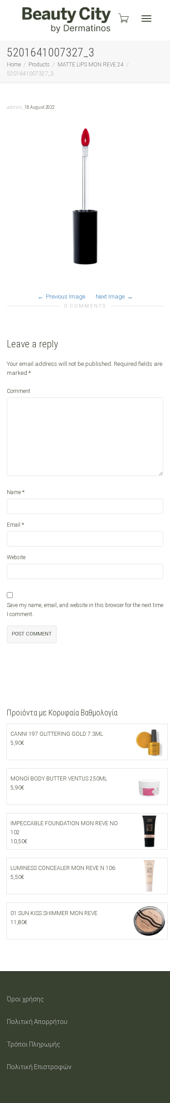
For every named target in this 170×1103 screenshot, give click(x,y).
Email (13, 525)
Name (14, 492)
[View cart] (122, 18)
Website (16, 557)
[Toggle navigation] (146, 18)
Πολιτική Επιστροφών (39, 1066)
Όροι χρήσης (25, 999)
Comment (18, 391)
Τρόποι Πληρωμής (33, 1044)
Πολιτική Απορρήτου (37, 1021)
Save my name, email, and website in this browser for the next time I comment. (85, 609)
